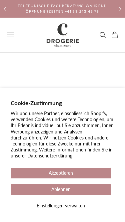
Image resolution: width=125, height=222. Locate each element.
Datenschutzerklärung (49, 155)
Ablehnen (61, 189)
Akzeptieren (61, 173)
